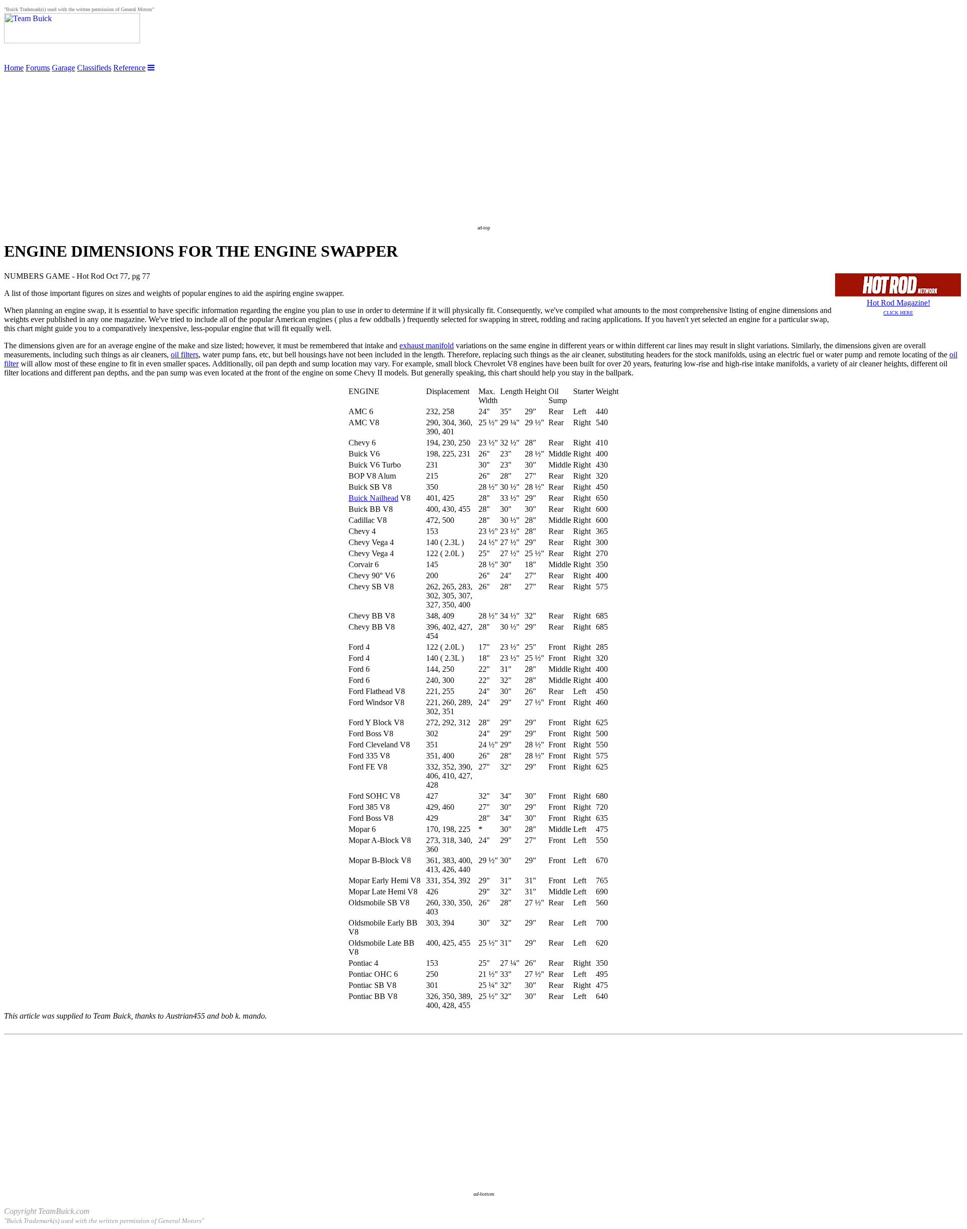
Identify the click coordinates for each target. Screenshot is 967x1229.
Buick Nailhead (373, 498)
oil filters (184, 354)
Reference (129, 67)
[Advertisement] (483, 142)
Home (14, 67)
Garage (63, 67)
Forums (38, 67)
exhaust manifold (426, 345)
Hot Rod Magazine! (898, 307)
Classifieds (94, 67)
